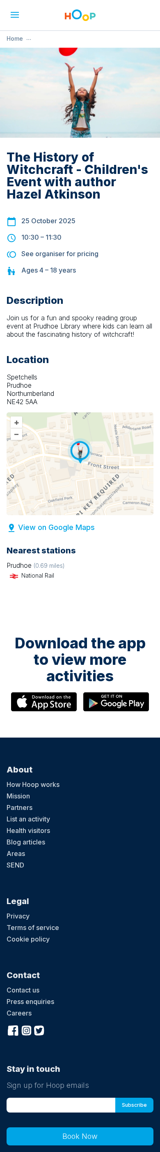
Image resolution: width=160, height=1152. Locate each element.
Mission (18, 796)
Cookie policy (28, 939)
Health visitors (28, 830)
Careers (19, 1013)
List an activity (28, 819)
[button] (15, 15)
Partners (19, 807)
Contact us (23, 990)
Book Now (80, 1136)
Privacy (18, 916)
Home (15, 38)
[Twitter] (39, 1029)
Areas (16, 853)
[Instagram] (26, 1029)
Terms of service (33, 927)
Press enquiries (30, 1001)
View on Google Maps (56, 527)
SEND (15, 865)
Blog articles (26, 842)
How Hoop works (33, 784)
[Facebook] (13, 1029)
